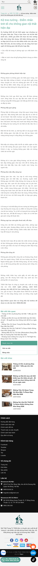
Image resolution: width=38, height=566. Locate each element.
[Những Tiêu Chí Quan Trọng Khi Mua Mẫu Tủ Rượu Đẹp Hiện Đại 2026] (7, 393)
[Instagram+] (21, 540)
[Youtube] (26, 540)
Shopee (3, 450)
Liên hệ (3, 473)
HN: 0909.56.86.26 (11, 559)
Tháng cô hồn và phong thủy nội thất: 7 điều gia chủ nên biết (23, 366)
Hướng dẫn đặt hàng (8, 422)
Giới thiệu (4, 467)
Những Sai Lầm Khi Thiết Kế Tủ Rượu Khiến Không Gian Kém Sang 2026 (23, 404)
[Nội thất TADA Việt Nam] (19, 7)
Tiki (2, 453)
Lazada (3, 455)
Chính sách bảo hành (8, 432)
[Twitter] (16, 540)
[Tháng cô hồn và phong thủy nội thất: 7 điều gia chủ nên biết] (7, 366)
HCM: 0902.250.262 (12, 560)
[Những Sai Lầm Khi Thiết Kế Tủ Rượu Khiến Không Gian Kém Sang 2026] (7, 404)
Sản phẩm (4, 470)
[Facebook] (11, 540)
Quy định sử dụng (7, 435)
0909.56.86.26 (8, 489)
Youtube (3, 447)
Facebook (4, 444)
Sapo (21, 554)
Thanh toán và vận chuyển (10, 430)
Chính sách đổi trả (7, 427)
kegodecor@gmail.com (11, 493)
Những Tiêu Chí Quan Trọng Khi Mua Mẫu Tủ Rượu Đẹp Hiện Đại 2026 (23, 392)
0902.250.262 (8, 505)
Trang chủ (4, 464)
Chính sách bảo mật (7, 424)
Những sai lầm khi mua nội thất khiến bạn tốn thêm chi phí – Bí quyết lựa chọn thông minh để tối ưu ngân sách (19, 320)
